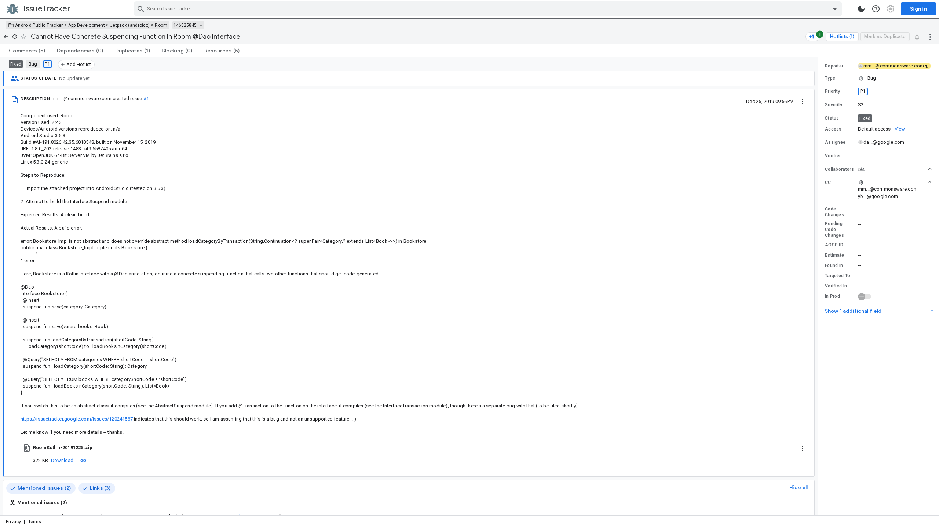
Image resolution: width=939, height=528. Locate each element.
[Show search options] (834, 8)
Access (833, 129)
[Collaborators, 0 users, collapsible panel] (895, 169)
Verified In (836, 286)
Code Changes (834, 211)
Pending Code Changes (834, 229)
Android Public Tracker (39, 25)
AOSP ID (834, 244)
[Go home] (5, 36)
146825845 (185, 25)
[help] (876, 8)
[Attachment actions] (802, 448)
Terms (34, 521)
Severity (833, 104)
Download (62, 460)
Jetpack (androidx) (130, 25)
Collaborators (839, 169)
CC (828, 182)
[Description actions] (802, 101)
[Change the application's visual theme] (861, 8)
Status (832, 118)
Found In (834, 265)
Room (161, 25)
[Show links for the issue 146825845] (201, 25)
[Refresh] (14, 36)
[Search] (140, 8)
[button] (878, 78)
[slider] (819, 286)
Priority (832, 91)
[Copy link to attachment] (83, 460)
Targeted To (837, 275)
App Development (86, 25)
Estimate (834, 255)
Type (830, 78)
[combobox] (488, 8)
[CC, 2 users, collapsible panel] (895, 182)
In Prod (832, 296)
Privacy (13, 521)
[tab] (27, 50)
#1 (146, 98)
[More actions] (930, 37)
